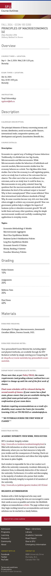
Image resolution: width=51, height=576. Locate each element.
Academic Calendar (34, 535)
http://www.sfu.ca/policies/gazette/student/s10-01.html (24, 485)
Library (29, 532)
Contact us (30, 551)
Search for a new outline (14, 519)
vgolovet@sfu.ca (8, 101)
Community (6, 542)
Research (5, 538)
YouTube (4, 560)
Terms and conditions (9, 567)
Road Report (31, 538)
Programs (5, 532)
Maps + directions (33, 529)
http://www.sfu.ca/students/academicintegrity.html (22, 444)
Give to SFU (30, 542)
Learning (5, 535)
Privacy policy (6, 569)
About (3, 545)
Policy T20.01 (28, 375)
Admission (5, 529)
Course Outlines (9, 11)
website (26, 505)
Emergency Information (36, 545)
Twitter (4, 557)
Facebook (5, 555)
